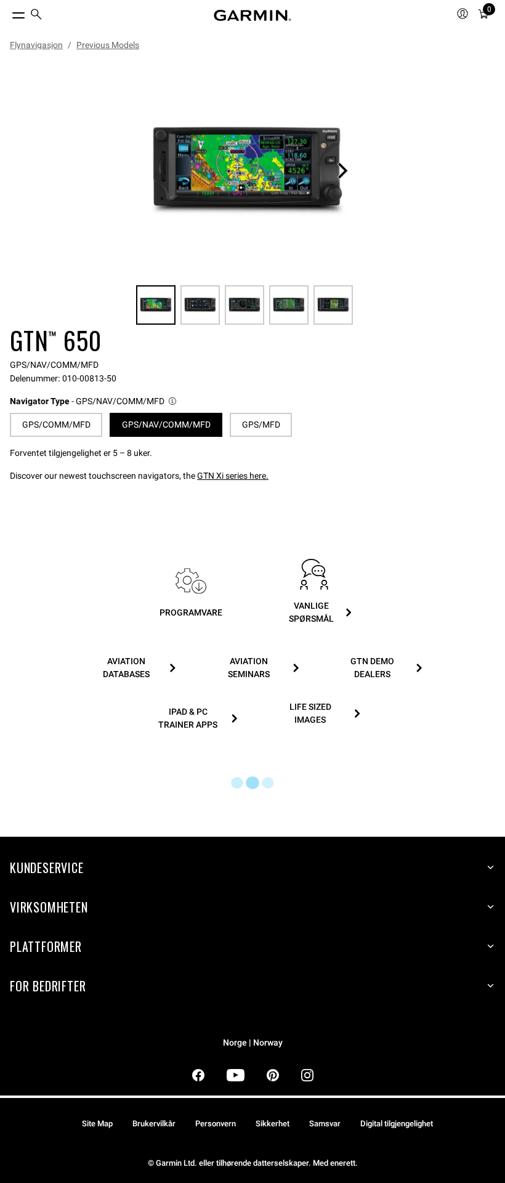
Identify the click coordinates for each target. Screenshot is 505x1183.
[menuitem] (36, 15)
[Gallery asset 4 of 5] (289, 305)
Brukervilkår (154, 1123)
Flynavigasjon (36, 45)
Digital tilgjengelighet (396, 1123)
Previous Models (107, 45)
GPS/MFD (261, 424)
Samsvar (325, 1123)
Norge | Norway (253, 1043)
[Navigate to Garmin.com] (252, 15)
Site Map (97, 1123)
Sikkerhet (272, 1123)
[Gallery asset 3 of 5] (244, 305)
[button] (94, 401)
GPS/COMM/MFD (56, 424)
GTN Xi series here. (233, 476)
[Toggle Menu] (7, 12)
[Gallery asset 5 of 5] (333, 305)
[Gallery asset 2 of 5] (200, 305)
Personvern (215, 1123)
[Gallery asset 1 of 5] (247, 170)
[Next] (342, 170)
